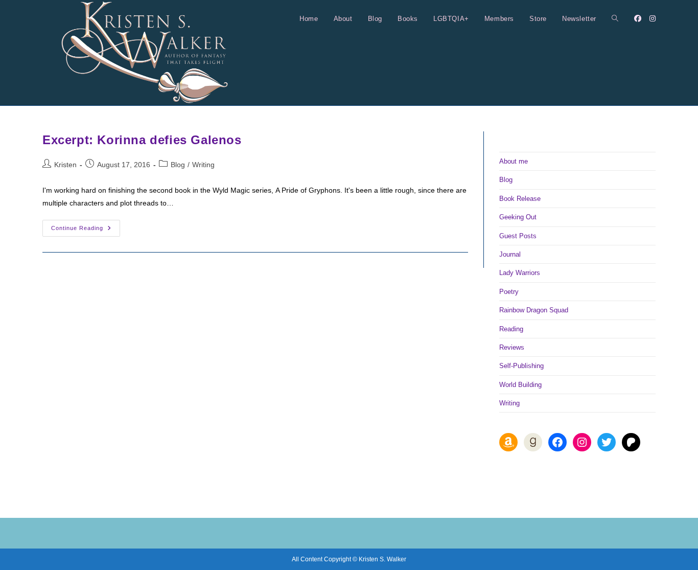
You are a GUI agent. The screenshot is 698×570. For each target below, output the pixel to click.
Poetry (509, 291)
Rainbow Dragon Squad (533, 310)
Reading (511, 329)
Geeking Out (518, 217)
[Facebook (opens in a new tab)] (637, 18)
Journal (510, 254)
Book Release (520, 198)
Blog (178, 165)
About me (513, 161)
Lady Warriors (519, 273)
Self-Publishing (521, 366)
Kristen (65, 165)
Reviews (511, 347)
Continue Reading (85, 230)
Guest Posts (518, 236)
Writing (203, 165)
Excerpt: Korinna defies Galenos (142, 140)
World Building (520, 385)
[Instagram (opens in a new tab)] (652, 18)
